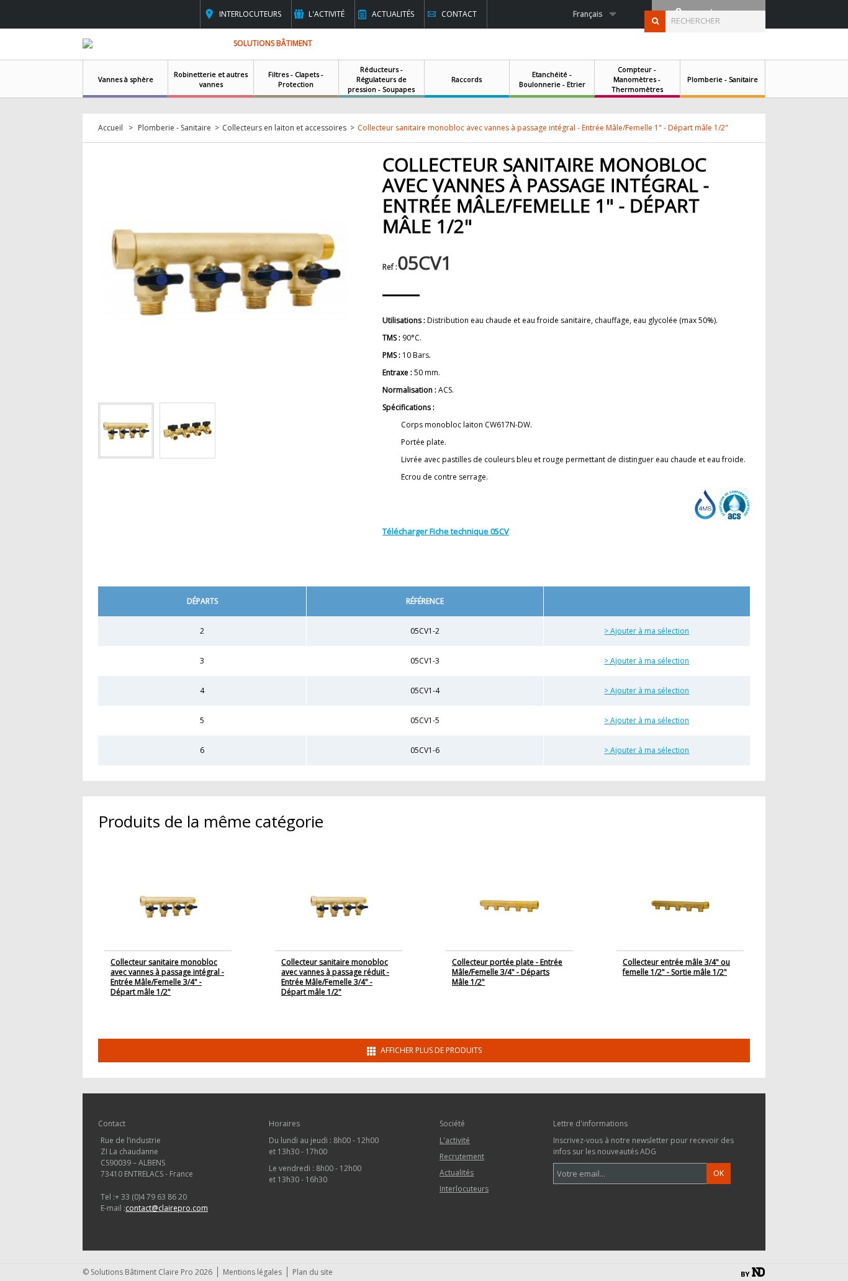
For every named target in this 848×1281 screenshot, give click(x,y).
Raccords (466, 79)
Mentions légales (252, 1272)
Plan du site (312, 1272)
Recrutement (462, 1156)
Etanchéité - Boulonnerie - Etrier (552, 79)
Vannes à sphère (125, 79)
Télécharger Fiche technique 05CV (445, 531)
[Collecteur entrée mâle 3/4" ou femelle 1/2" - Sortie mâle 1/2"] (680, 905)
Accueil (110, 128)
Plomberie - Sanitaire (722, 79)
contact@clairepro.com (166, 1208)
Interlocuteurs (250, 14)
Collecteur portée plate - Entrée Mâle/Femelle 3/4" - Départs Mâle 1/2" (507, 972)
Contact (459, 14)
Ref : (389, 267)
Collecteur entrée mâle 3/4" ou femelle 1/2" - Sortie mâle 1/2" (676, 967)
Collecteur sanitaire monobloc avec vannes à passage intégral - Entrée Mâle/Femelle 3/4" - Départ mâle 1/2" (167, 977)
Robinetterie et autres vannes (211, 79)
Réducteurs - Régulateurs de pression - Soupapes (381, 79)
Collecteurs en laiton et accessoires (284, 128)
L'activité (327, 14)
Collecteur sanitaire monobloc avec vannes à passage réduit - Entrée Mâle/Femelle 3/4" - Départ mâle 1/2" (335, 977)
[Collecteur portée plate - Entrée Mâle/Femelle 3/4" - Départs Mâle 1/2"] (510, 905)
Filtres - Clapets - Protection (295, 79)
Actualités (393, 14)
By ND (753, 1272)
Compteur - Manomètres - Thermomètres (637, 79)
